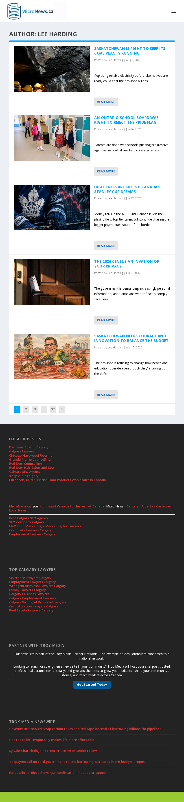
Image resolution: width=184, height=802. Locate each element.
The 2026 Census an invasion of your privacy (126, 264)
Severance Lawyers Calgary (30, 578)
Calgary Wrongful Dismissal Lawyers (37, 602)
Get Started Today (92, 684)
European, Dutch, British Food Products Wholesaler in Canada (57, 480)
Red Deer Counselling (25, 463)
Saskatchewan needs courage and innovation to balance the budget (131, 338)
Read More (106, 102)
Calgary (133, 506)
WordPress (82, 797)
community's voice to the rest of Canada (72, 506)
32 (53, 409)
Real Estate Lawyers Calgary (31, 610)
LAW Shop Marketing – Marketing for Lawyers (45, 526)
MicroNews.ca (20, 506)
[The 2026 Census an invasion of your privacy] (52, 282)
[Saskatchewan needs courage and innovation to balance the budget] (52, 356)
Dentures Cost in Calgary (28, 447)
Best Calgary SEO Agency (28, 518)
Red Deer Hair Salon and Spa (31, 467)
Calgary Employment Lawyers (32, 598)
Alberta (147, 506)
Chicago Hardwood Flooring (31, 455)
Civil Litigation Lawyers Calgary (33, 606)
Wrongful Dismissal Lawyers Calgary (37, 586)
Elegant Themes (40, 797)
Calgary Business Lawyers (29, 594)
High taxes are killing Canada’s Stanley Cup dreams (127, 189)
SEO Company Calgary (26, 522)
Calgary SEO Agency (24, 471)
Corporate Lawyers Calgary (30, 530)
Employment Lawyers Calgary (32, 534)
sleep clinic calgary (24, 476)
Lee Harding (115, 60)
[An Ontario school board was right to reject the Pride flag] (52, 138)
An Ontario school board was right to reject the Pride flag (126, 120)
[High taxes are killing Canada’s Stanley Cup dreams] (52, 207)
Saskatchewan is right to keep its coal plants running (129, 51)
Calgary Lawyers (22, 451)
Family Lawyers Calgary (27, 590)
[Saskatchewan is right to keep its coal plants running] (52, 69)
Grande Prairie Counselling (30, 459)
